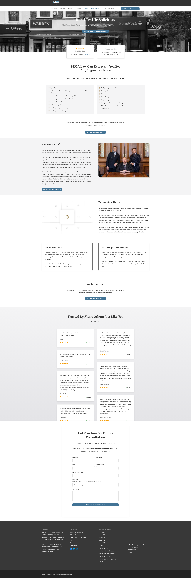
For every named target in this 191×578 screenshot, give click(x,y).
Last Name (99, 457)
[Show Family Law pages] (75, 8)
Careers (72, 543)
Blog (104, 8)
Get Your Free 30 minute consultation (95, 31)
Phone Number (100, 464)
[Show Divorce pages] (82, 8)
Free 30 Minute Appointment (107, 559)
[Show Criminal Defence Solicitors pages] (101, 8)
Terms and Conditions (76, 532)
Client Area (73, 545)
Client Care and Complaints (78, 537)
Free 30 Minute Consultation (130, 8)
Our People (54, 8)
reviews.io (87, 54)
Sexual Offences (103, 535)
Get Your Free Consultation (95, 132)
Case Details (75, 489)
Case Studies (111, 8)
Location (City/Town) (78, 472)
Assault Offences (103, 543)
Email (73, 464)
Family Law (71, 8)
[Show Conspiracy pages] (65, 8)
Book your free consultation (94, 504)
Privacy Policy (74, 535)
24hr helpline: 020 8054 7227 (132, 3)
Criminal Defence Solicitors (92, 8)
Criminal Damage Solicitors (106, 553)
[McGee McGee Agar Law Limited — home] (56, 3)
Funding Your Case (104, 556)
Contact (100, 561)
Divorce (79, 8)
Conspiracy (62, 8)
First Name (75, 457)
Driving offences (103, 548)
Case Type (75, 479)
